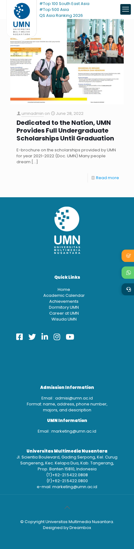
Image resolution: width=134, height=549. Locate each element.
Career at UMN (64, 313)
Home (64, 289)
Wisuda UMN (64, 319)
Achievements (64, 301)
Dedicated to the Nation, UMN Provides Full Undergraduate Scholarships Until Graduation (65, 130)
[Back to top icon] (67, 507)
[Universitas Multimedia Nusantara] (21, 9)
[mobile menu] (125, 9)
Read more (107, 178)
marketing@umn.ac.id (73, 431)
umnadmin (33, 113)
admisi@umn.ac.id (74, 398)
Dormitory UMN (64, 307)
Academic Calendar (64, 295)
